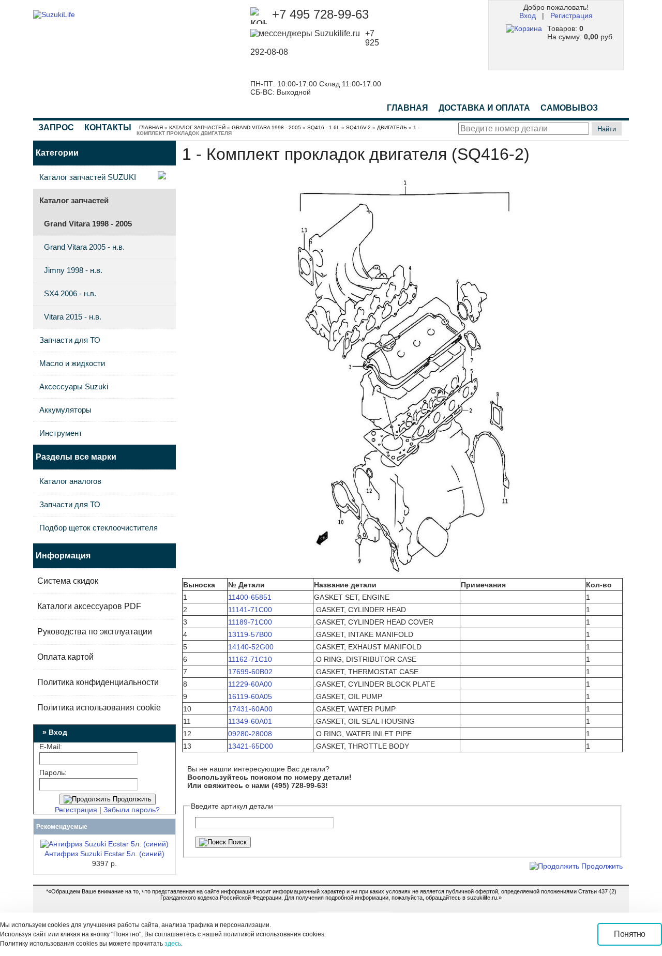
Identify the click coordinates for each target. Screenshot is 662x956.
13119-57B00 (250, 634)
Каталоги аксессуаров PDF (89, 606)
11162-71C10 (250, 659)
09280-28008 (250, 734)
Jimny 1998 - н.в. (73, 270)
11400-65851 (250, 597)
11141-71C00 (250, 609)
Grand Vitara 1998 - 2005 (266, 127)
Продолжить (131, 799)
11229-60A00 (250, 684)
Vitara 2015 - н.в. (72, 316)
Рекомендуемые (61, 826)
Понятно (629, 934)
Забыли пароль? (131, 810)
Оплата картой (65, 656)
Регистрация (571, 15)
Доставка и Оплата (484, 107)
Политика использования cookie (99, 707)
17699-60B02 (250, 671)
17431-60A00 (250, 709)
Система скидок (67, 580)
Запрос (56, 127)
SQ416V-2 (358, 127)
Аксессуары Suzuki (73, 386)
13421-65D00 (250, 746)
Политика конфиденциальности (98, 682)
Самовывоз (569, 107)
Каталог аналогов (70, 481)
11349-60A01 (250, 721)
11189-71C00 (250, 622)
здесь (172, 943)
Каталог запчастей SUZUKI (87, 177)
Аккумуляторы (65, 409)
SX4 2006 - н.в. (70, 293)
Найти (606, 129)
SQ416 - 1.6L (323, 127)
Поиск (236, 842)
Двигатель (392, 127)
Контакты (107, 127)
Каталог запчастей (197, 127)
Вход (527, 15)
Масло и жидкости (72, 363)
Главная (407, 107)
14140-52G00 (251, 647)
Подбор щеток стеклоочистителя (98, 527)
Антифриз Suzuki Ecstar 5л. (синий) (104, 853)
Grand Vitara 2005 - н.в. (84, 246)
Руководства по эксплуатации (94, 631)
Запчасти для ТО (69, 340)
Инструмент (60, 433)
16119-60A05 (250, 696)
